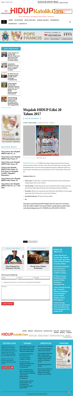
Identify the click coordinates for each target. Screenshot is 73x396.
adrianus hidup (32, 122)
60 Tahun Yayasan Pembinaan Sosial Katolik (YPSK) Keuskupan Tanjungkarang (13, 76)
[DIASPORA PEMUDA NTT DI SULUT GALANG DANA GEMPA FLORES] (4, 65)
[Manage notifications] (68, 392)
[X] (62, 122)
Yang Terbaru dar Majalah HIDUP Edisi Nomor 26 (10, 163)
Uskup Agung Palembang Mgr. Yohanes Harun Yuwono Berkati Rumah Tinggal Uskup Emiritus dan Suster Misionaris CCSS (45, 357)
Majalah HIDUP (32, 118)
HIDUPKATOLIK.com (30, 163)
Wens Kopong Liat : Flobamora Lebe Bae (13, 267)
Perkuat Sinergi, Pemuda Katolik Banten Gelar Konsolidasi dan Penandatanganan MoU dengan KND (13, 101)
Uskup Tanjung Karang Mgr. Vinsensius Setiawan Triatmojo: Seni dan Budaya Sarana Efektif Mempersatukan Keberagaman (13, 89)
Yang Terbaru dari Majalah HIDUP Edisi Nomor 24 (10, 179)
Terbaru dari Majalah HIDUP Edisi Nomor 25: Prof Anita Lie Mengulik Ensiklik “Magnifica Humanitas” (9, 171)
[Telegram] (70, 122)
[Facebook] (57, 122)
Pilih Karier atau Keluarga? (45, 346)
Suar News (55, 315)
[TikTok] (9, 367)
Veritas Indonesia (6, 107)
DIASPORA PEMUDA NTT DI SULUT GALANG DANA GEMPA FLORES (13, 67)
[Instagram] (5, 367)
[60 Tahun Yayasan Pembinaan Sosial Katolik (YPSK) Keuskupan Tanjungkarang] (4, 75)
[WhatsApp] (66, 122)
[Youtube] (12, 367)
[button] (70, 22)
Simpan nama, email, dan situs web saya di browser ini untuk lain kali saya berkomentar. (22, 282)
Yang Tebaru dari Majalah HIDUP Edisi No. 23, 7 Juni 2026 (10, 186)
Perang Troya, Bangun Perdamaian (38, 267)
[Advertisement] (47, 59)
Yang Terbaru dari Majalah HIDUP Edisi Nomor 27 (10, 158)
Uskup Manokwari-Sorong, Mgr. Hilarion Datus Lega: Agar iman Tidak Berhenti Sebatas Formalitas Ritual (14, 56)
